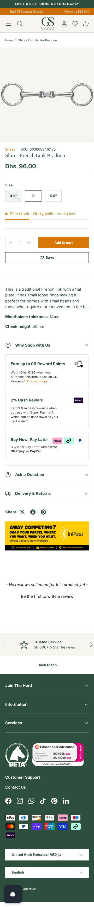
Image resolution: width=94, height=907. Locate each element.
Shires (10, 149)
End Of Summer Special (26, 11)
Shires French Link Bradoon (37, 40)
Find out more (37, 381)
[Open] (13, 894)
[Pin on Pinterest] (43, 512)
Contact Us (15, 787)
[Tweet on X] (22, 512)
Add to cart (63, 242)
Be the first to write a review (47, 596)
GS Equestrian (27, 889)
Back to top (47, 665)
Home (9, 40)
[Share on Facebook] (33, 512)
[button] (85, 24)
